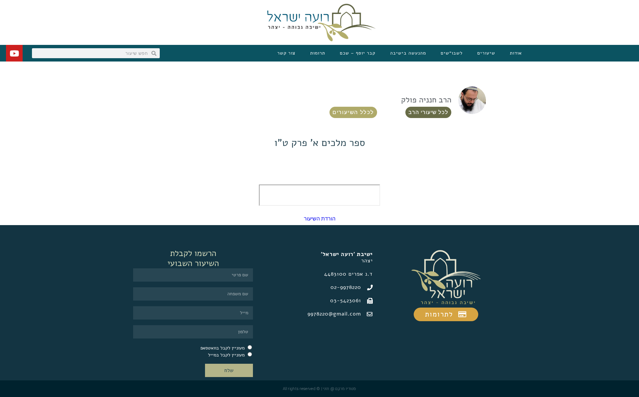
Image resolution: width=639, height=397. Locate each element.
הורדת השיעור (319, 218)
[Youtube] (14, 53)
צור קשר (286, 53)
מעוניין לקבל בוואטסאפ (222, 348)
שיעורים (486, 53)
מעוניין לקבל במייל (226, 355)
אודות (516, 53)
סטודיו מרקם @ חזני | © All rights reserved (319, 389)
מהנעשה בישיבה (408, 53)
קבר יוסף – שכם (357, 53)
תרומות (317, 53)
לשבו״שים (452, 53)
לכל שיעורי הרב (428, 112)
